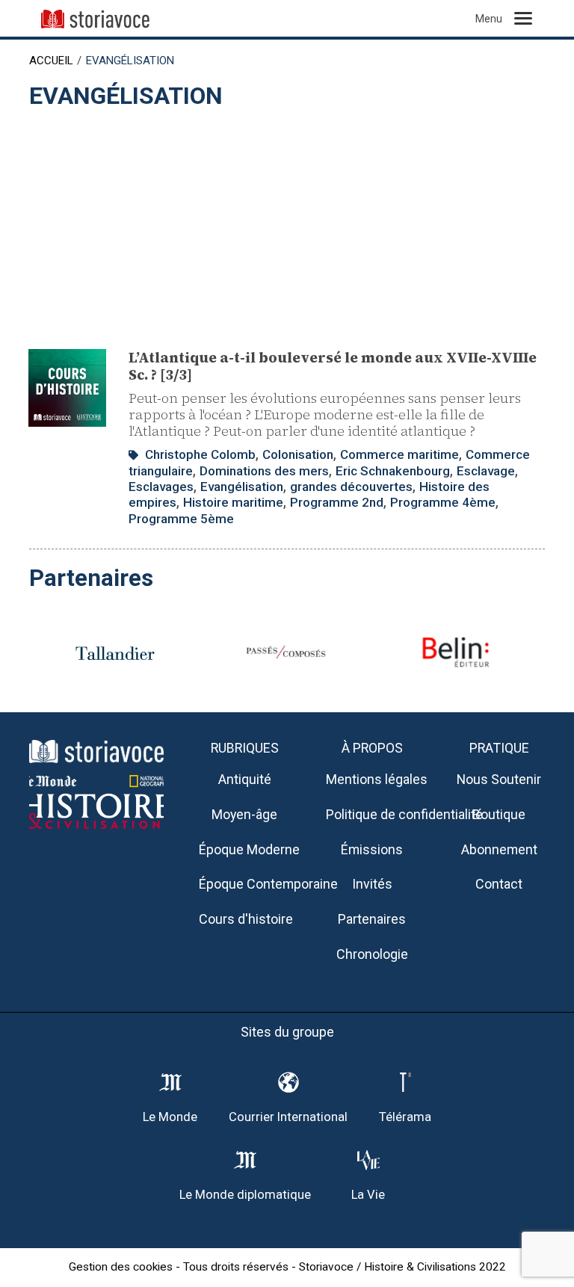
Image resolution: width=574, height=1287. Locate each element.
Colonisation (297, 454)
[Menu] (523, 18)
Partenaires (372, 919)
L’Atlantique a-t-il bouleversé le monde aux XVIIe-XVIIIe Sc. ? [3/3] (333, 366)
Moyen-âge (244, 814)
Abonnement (499, 849)
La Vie (368, 1195)
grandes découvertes (351, 486)
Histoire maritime (233, 502)
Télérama (405, 1117)
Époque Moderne (249, 849)
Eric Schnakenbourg (393, 470)
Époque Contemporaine (268, 884)
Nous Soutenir (499, 779)
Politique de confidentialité (404, 814)
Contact (498, 884)
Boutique (498, 814)
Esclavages (161, 486)
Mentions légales (377, 779)
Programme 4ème (443, 502)
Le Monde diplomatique (245, 1195)
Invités (372, 884)
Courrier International (288, 1117)
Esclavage (486, 470)
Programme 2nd (336, 502)
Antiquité (244, 779)
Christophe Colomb (200, 454)
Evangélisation (241, 486)
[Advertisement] (287, 222)
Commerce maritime (399, 454)
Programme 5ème (181, 518)
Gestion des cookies (121, 1267)
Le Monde (170, 1117)
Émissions (372, 849)
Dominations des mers (264, 470)
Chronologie (372, 954)
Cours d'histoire (246, 919)
